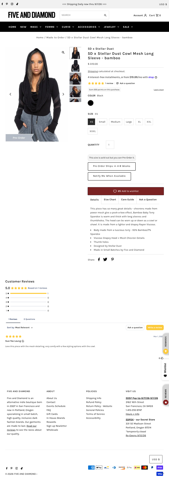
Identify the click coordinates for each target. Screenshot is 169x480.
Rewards (51, 421)
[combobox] (80, 15)
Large (129, 121)
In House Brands (56, 417)
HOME (12, 26)
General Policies (95, 410)
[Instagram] (11, 4)
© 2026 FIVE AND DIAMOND (20, 473)
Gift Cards (52, 414)
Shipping (93, 71)
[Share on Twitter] (105, 260)
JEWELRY (110, 26)
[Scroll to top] (162, 473)
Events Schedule (56, 406)
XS (91, 121)
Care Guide (127, 199)
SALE (126, 26)
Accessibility (93, 417)
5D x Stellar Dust (101, 48)
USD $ (163, 4)
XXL (149, 121)
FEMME (50, 26)
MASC (34, 26)
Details (94, 199)
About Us (52, 398)
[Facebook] (2, 4)
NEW (23, 26)
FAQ (49, 410)
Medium (115, 121)
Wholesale (52, 429)
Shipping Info (93, 398)
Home (40, 37)
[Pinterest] (6, 4)
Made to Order (55, 37)
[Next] (63, 94)
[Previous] (10, 94)
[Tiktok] (17, 4)
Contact (51, 402)
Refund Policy (93, 402)
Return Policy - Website (99, 406)
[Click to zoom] (63, 52)
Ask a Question (148, 199)
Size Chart (110, 199)
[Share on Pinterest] (112, 260)
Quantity (93, 144)
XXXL (93, 131)
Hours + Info (132, 414)
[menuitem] (12, 27)
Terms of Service (95, 414)
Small (102, 121)
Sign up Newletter (57, 425)
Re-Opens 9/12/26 (136, 435)
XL (139, 121)
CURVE (66, 26)
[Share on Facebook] (99, 260)
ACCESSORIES (87, 26)
